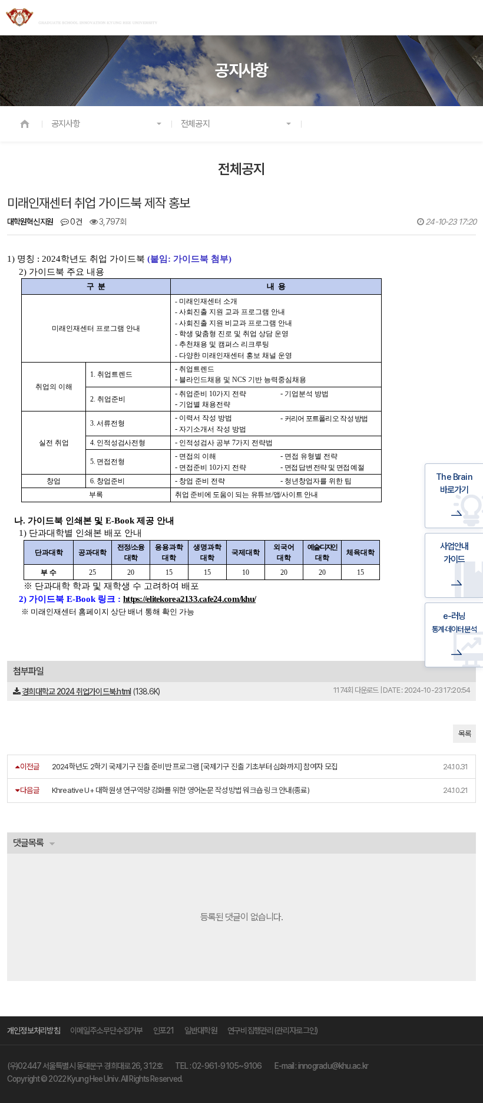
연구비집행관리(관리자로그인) (272, 1030)
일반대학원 (200, 1030)
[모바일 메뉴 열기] (467, 18)
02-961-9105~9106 (227, 1066)
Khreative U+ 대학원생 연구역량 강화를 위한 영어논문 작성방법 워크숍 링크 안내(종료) (180, 790)
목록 (464, 733)
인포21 (163, 1030)
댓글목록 (28, 842)
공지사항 (65, 123)
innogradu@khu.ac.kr (333, 1066)
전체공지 (195, 123)
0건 (75, 221)
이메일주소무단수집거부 (106, 1030)
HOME (24, 123)
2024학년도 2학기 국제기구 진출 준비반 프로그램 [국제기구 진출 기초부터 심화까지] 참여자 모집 (195, 766)
